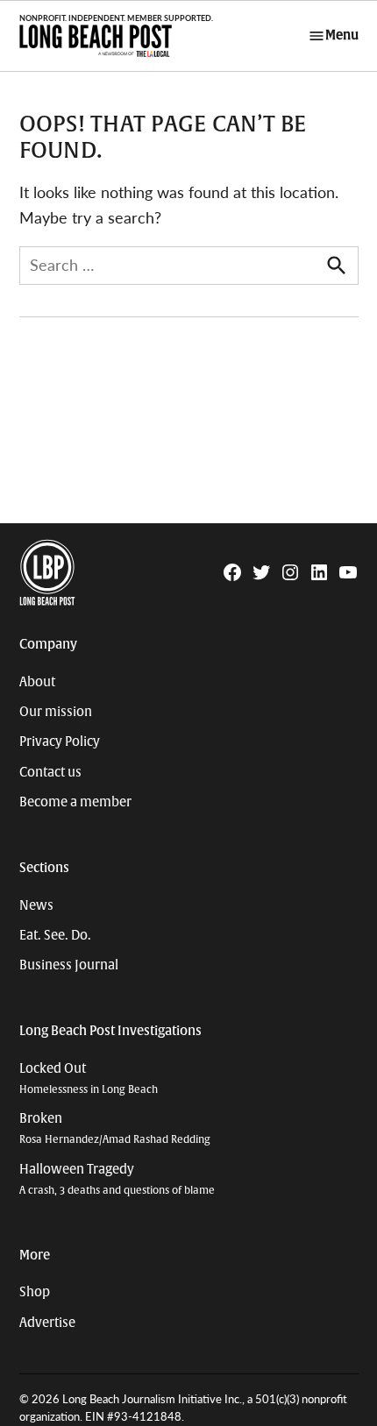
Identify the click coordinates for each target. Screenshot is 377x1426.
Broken (114, 1128)
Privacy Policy (59, 741)
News (36, 905)
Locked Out (88, 1078)
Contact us (50, 772)
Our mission (55, 712)
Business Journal (68, 965)
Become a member (75, 802)
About (37, 682)
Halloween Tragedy (117, 1179)
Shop (34, 1292)
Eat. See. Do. (55, 935)
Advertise (47, 1322)
